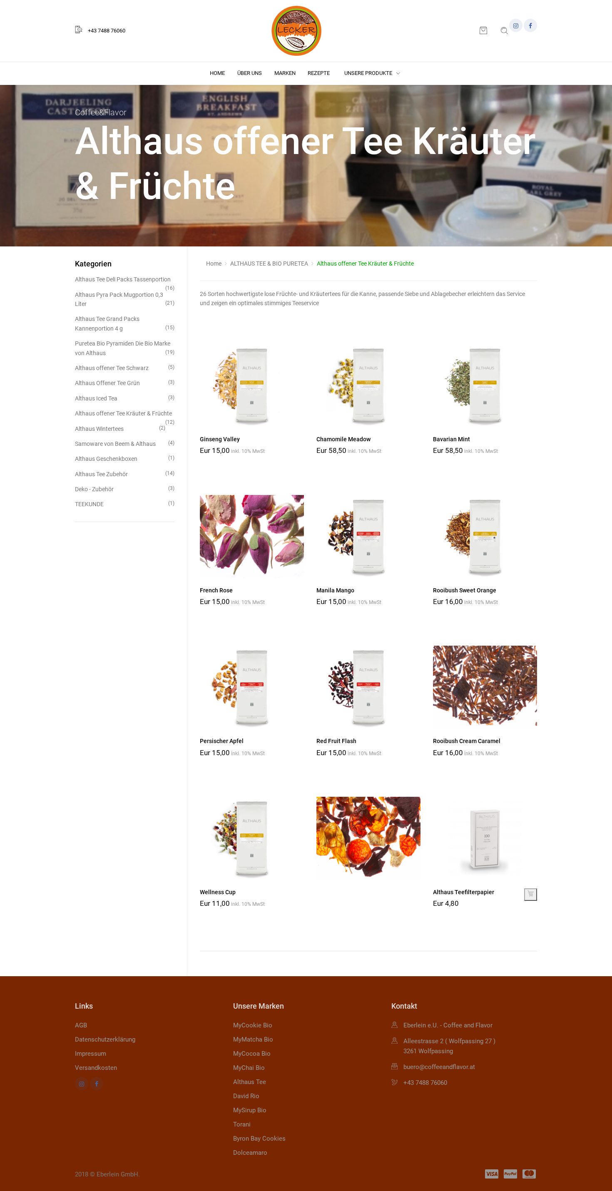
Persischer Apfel (222, 741)
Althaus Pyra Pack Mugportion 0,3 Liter (124, 299)
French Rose (216, 590)
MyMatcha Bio (253, 1039)
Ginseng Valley (220, 439)
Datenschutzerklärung (105, 1039)
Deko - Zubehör (124, 488)
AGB (81, 1025)
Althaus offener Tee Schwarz (124, 367)
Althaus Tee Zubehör (124, 473)
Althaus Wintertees (120, 428)
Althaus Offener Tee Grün (124, 382)
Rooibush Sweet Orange (464, 590)
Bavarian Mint (451, 439)
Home (217, 73)
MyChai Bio (249, 1068)
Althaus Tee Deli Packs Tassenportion (124, 280)
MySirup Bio (249, 1110)
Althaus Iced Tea (124, 398)
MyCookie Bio (252, 1025)
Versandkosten (96, 1068)
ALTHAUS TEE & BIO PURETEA (269, 263)
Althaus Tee (249, 1082)
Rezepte (319, 73)
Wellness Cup (218, 892)
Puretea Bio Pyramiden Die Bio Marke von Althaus (124, 348)
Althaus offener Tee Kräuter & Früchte (124, 414)
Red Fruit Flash (336, 741)
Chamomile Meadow (343, 439)
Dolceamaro (250, 1152)
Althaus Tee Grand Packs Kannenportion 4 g (124, 323)
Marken (285, 73)
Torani (242, 1124)
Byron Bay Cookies (259, 1138)
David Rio (246, 1096)
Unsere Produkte (368, 73)
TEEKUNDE (124, 503)
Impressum (90, 1053)
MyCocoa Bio (252, 1053)
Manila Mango (335, 590)
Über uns (249, 73)
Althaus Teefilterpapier (463, 892)
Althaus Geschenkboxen (124, 458)
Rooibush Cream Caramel (466, 741)
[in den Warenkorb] (530, 894)
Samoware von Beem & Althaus (124, 443)
